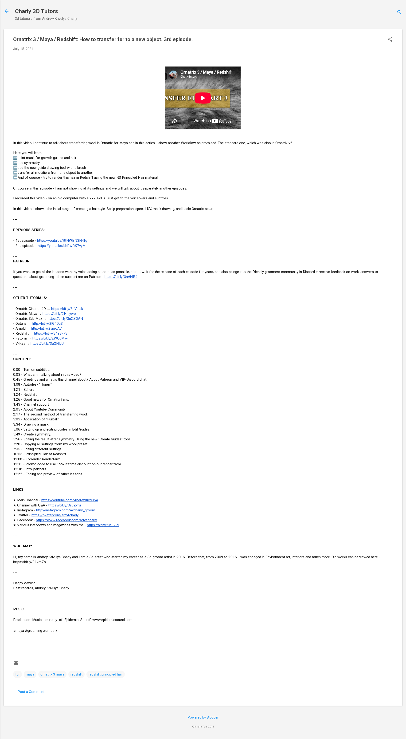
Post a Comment (31, 692)
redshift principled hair (106, 674)
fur (17, 674)
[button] (390, 39)
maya (30, 674)
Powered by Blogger (203, 717)
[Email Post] (16, 665)
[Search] (399, 13)
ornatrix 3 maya (52, 674)
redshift (76, 674)
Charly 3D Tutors (36, 11)
